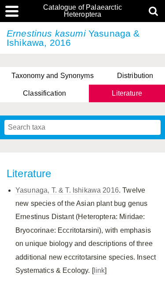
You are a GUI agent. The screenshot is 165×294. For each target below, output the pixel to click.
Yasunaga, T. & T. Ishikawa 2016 (67, 190)
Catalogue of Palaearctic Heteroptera (82, 11)
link (99, 270)
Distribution (135, 75)
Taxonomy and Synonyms (52, 75)
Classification (44, 93)
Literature (127, 93)
